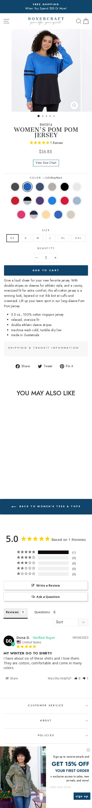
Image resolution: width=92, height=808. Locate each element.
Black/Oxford (27, 200)
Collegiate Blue (52, 200)
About (46, 720)
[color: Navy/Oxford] (21, 470)
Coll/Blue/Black (27, 187)
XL (63, 238)
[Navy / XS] (16, 461)
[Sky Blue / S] (10, 470)
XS (12, 238)
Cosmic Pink (21, 214)
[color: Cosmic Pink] (16, 470)
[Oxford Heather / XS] (21, 461)
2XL (78, 238)
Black (64, 187)
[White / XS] (5, 466)
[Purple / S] (21, 466)
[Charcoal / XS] (5, 461)
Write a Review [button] (48, 585)
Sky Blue (77, 200)
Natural (70, 214)
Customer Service (46, 705)
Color (46, 178)
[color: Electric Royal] (13, 475)
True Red (64, 200)
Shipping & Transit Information (43, 348)
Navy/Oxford (33, 214)
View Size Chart (46, 163)
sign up (82, 796)
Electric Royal (58, 214)
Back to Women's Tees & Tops (49, 506)
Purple (40, 200)
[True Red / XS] (5, 470)
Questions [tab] (42, 612)
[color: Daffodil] (27, 470)
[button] (77, 678)
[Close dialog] (88, 750)
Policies (46, 735)
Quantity (46, 248)
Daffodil (46, 214)
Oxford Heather (52, 187)
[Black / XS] (27, 461)
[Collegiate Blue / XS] (27, 466)
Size (46, 230)
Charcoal (15, 187)
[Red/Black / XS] (10, 466)
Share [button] (13, 678)
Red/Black (15, 200)
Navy (40, 187)
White (77, 187)
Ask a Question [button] (48, 597)
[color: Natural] (19, 475)
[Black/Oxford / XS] (16, 466)
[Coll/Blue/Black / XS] (10, 461)
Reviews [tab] (12, 612)
